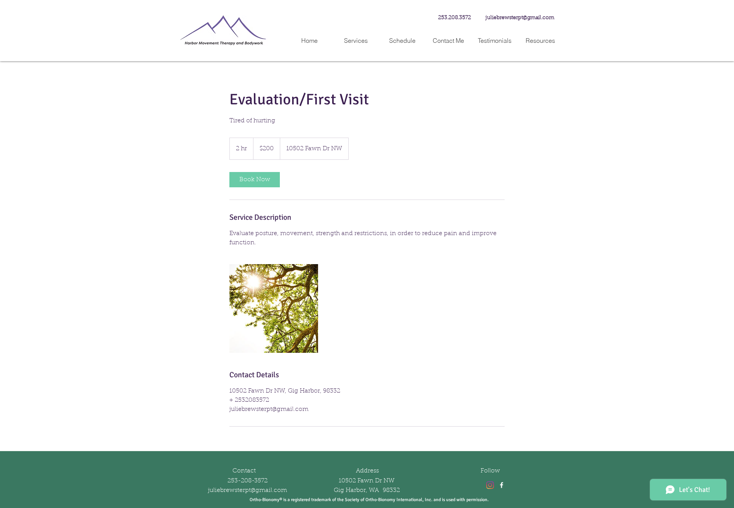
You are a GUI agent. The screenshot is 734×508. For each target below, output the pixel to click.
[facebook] (501, 485)
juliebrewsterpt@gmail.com (520, 18)
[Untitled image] (273, 308)
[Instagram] (490, 485)
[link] (254, 179)
